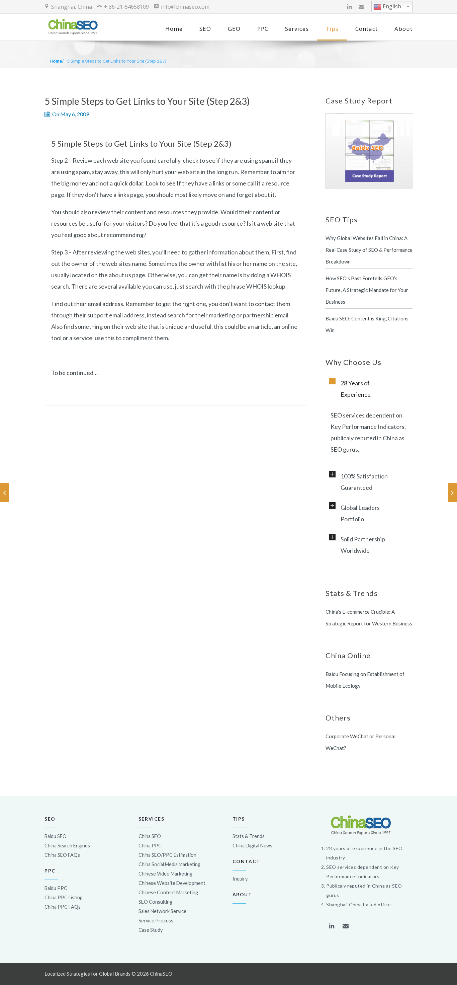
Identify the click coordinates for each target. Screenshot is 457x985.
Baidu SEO (55, 836)
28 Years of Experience (356, 388)
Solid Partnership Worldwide (363, 544)
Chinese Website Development (172, 883)
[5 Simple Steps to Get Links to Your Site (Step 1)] (4, 492)
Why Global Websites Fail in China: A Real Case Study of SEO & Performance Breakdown (369, 249)
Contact (366, 28)
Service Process (156, 920)
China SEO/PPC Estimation (167, 855)
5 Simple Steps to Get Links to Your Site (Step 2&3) (116, 61)
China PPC (150, 845)
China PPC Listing (63, 897)
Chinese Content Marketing (168, 892)
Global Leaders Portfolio (360, 513)
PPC (262, 28)
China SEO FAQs (62, 855)
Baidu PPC (55, 888)
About (403, 28)
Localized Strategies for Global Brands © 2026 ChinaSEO (108, 974)
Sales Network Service (162, 911)
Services (297, 28)
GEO (234, 28)
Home (174, 28)
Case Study (151, 930)
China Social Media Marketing (169, 864)
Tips (332, 28)
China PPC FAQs (62, 907)
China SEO (150, 836)
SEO (205, 28)
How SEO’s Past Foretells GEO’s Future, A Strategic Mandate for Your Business (367, 290)
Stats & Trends (249, 836)
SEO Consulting (155, 902)
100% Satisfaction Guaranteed (364, 481)
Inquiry (240, 879)
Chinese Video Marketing (165, 874)
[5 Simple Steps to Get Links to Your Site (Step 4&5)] (452, 492)
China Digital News (252, 845)
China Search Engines (67, 845)
